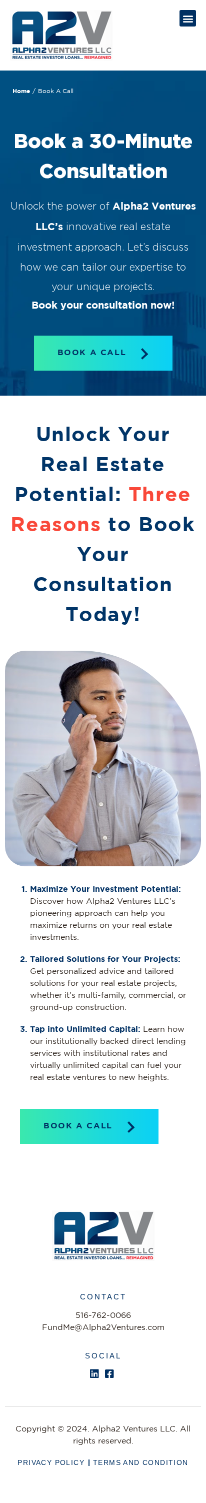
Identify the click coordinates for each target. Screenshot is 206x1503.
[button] (188, 18)
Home (21, 91)
